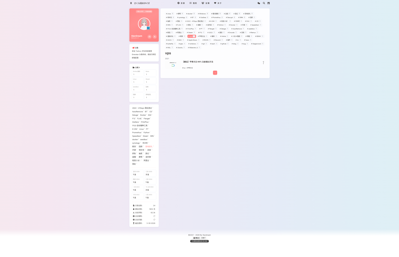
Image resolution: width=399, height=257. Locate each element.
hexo (247, 40)
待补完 (170, 17)
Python (221, 25)
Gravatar (135, 54)
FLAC (179, 25)
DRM (241, 17)
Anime (224, 36)
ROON (206, 40)
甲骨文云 (202, 36)
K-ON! (212, 21)
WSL (169, 47)
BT (193, 17)
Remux (254, 32)
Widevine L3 (194, 47)
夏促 (221, 32)
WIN (169, 25)
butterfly (170, 44)
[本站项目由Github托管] (184, 245)
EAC (248, 21)
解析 (213, 36)
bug (245, 44)
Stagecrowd (257, 44)
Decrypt (230, 17)
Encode (232, 32)
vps (191, 36)
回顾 (251, 17)
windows (193, 44)
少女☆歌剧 (236, 36)
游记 (237, 14)
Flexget (212, 29)
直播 (199, 25)
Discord (218, 40)
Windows (203, 14)
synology (182, 17)
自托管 (210, 25)
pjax (182, 44)
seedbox (252, 29)
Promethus (216, 17)
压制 (243, 32)
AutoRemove (237, 29)
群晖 (180, 14)
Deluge (224, 29)
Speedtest (255, 25)
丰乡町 (238, 21)
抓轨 (190, 25)
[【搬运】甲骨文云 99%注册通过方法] (173, 65)
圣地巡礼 (247, 14)
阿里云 (179, 32)
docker (190, 14)
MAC (180, 40)
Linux (169, 14)
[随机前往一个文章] (258, 3)
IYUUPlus (191, 29)
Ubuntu (180, 47)
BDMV (259, 36)
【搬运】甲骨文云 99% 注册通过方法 (197, 62)
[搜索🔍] (264, 3)
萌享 (182, 36)
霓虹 (179, 21)
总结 (227, 14)
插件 (229, 40)
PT (201, 29)
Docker (233, 25)
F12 (201, 32)
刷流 (169, 32)
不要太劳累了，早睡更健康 (144, 11)
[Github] (149, 37)
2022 (211, 32)
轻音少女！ (225, 21)
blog (235, 44)
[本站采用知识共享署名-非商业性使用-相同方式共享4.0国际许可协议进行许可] (213, 245)
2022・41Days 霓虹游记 (195, 21)
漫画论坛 (170, 36)
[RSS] (155, 37)
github (224, 44)
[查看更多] (139, 67)
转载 (249, 36)
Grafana (203, 17)
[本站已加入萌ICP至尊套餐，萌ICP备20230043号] (197, 245)
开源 (244, 25)
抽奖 (169, 21)
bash (213, 44)
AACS (169, 40)
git (204, 44)
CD (257, 21)
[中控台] (268, 3)
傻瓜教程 (215, 14)
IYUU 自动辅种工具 (174, 29)
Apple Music (193, 40)
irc (238, 40)
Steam (191, 32)
